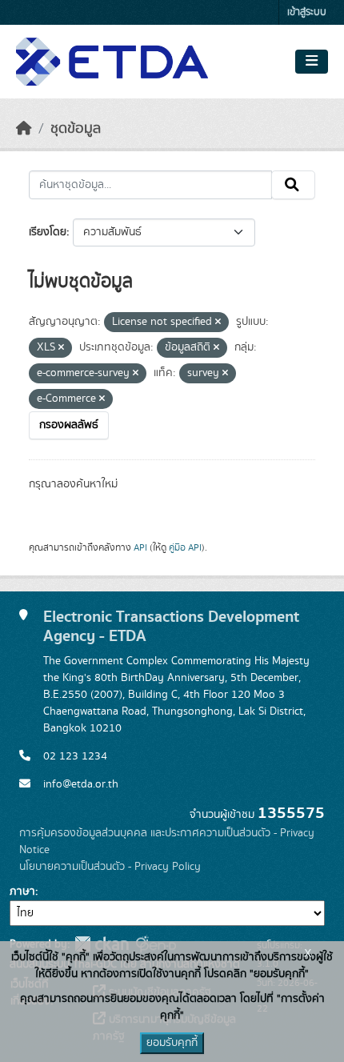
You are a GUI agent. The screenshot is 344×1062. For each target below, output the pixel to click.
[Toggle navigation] (311, 62)
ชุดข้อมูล (75, 128)
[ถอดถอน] (218, 322)
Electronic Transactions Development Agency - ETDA (171, 626)
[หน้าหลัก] (24, 128)
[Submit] (293, 184)
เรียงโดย (47, 232)
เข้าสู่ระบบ (306, 12)
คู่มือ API (185, 547)
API (140, 547)
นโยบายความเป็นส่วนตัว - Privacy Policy (110, 867)
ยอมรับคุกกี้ (172, 1043)
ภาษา (22, 892)
